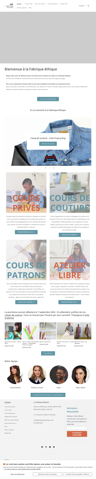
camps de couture (13, 315)
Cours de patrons (10, 413)
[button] (20, 4)
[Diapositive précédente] (41, 168)
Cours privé (8, 410)
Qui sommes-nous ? (11, 423)
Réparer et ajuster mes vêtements (80, 342)
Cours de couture (10, 407)
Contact (8, 402)
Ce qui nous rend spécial (48, 99)
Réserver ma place (48, 144)
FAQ (6, 427)
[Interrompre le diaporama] (54, 168)
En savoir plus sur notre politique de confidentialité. (23, 469)
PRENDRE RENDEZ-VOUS (25, 232)
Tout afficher (48, 353)
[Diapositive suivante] (50, 168)
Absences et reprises (11, 417)
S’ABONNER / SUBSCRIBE (77, 434)
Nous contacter (9, 430)
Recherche (8, 433)
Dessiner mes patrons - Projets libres (65, 342)
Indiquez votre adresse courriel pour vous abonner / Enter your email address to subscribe (77, 420)
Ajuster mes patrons (45, 342)
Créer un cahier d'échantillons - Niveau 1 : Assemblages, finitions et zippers (30, 343)
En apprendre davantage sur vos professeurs (48, 395)
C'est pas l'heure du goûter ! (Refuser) (77, 474)
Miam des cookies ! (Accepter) (47, 474)
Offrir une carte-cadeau (12, 420)
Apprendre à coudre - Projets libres (13, 342)
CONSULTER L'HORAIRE (69, 235)
